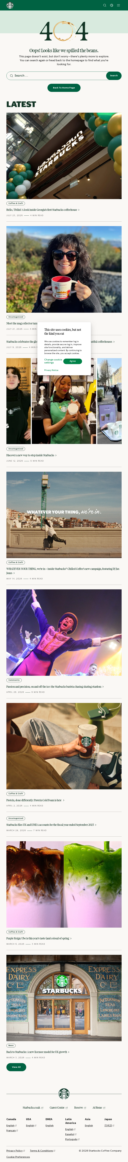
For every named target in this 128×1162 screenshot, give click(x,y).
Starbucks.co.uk (31, 1107)
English (10, 1126)
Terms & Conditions (41, 1151)
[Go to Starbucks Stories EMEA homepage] (10, 5)
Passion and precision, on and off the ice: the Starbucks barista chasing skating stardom (54, 686)
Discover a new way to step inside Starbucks (30, 455)
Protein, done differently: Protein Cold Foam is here (34, 800)
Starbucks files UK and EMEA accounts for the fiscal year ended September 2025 (50, 825)
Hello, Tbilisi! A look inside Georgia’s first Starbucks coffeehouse (42, 210)
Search (114, 76)
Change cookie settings (53, 361)
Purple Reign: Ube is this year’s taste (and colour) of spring (38, 938)
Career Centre (57, 1107)
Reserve (78, 1107)
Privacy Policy (14, 1151)
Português (71, 1139)
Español (69, 1134)
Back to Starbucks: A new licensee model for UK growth (36, 1052)
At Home (97, 1107)
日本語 (108, 1126)
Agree (73, 361)
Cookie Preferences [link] (18, 1157)
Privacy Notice (51, 370)
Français (11, 1131)
